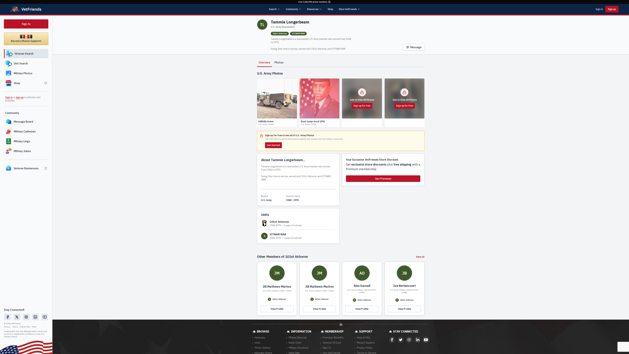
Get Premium (383, 178)
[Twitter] (400, 339)
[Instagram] (26, 317)
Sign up (612, 9)
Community (292, 9)
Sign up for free (361, 105)
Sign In (26, 24)
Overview (264, 62)
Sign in (599, 9)
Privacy (7, 326)
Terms (15, 326)
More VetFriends (348, 9)
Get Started (273, 145)
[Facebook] (7, 317)
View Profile (276, 308)
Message (416, 47)
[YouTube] (44, 317)
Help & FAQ (25, 326)
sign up (19, 97)
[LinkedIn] (35, 317)
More (34, 326)
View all (420, 256)
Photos (279, 62)
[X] (17, 317)
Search (273, 9)
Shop (330, 9)
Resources (312, 9)
